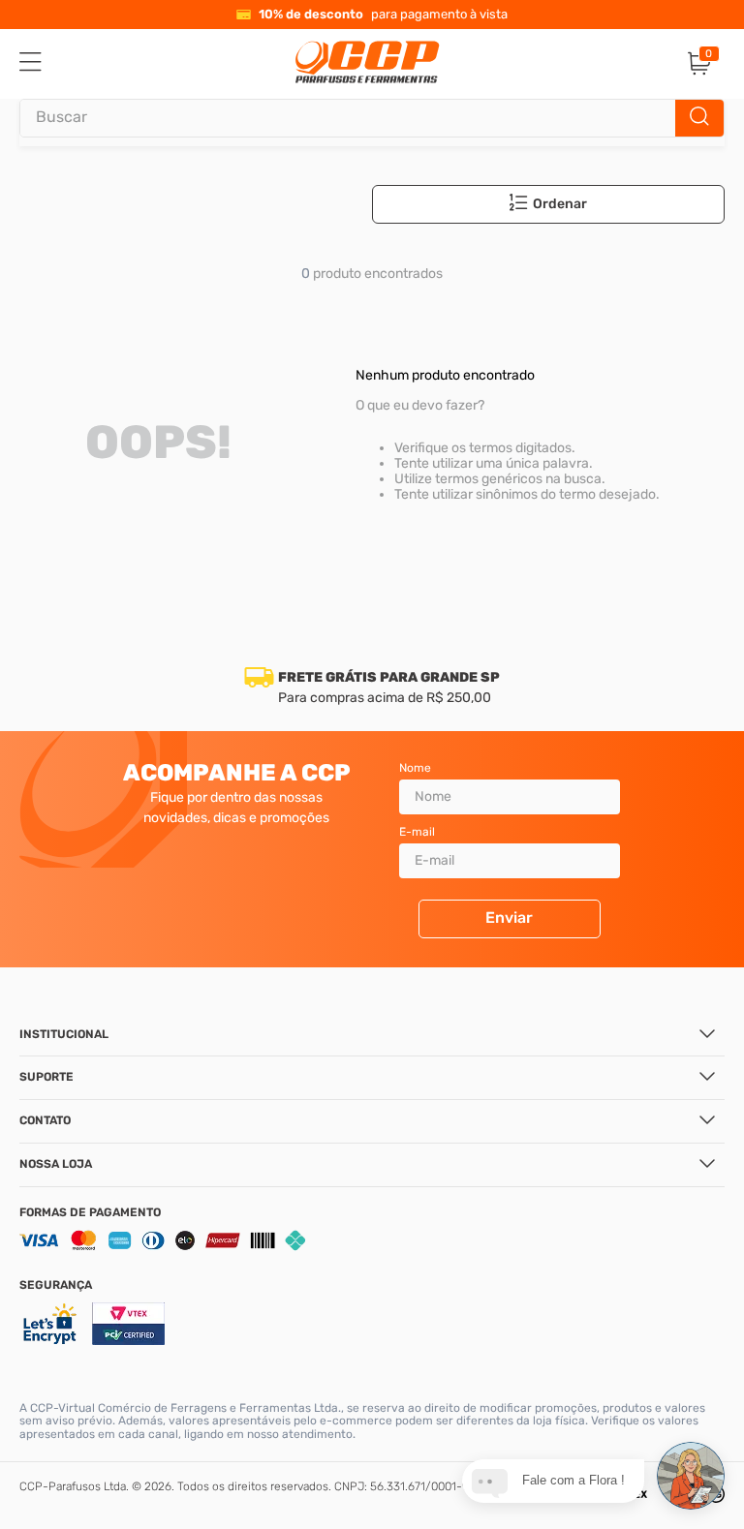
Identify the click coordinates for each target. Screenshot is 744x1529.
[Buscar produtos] (699, 118)
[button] (560, 204)
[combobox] (372, 118)
